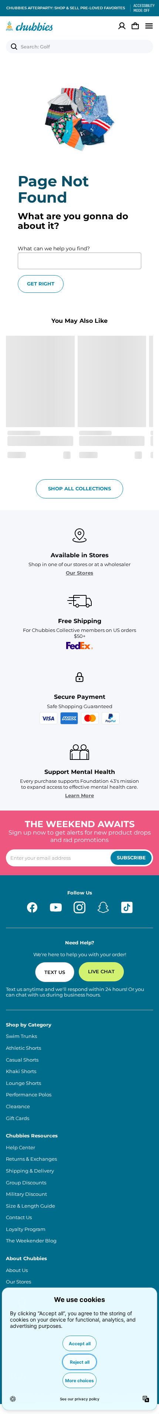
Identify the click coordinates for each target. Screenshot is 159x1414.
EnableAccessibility (141, 8)
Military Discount (26, 1194)
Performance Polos (28, 1094)
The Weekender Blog (31, 1241)
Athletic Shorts (23, 1048)
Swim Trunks (21, 1036)
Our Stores (79, 573)
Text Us (54, 972)
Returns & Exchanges (31, 1159)
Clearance (18, 1106)
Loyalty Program (25, 1229)
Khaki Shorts (21, 1071)
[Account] (122, 25)
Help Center (20, 1147)
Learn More (79, 795)
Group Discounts (26, 1182)
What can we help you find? (54, 248)
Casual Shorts (22, 1060)
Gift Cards (17, 1118)
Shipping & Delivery (30, 1171)
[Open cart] (135, 25)
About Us (17, 1270)
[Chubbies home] (29, 26)
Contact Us (19, 1217)
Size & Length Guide (30, 1206)
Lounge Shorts (23, 1083)
